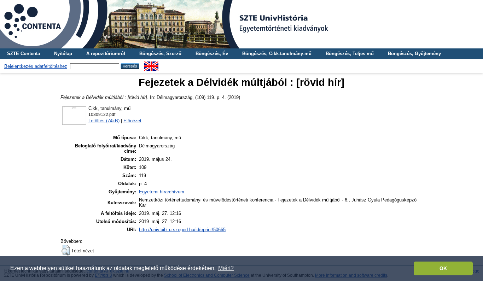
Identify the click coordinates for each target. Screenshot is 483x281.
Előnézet (132, 120)
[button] (66, 250)
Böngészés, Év (212, 53)
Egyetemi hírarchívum (161, 191)
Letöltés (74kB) (104, 120)
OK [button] (443, 268)
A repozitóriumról (105, 53)
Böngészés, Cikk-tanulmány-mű (277, 53)
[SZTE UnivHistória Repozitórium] (241, 24)
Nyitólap (63, 53)
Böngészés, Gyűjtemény (414, 53)
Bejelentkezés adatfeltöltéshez (35, 66)
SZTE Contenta (23, 53)
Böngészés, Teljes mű (350, 53)
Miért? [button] (226, 268)
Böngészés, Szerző (160, 53)
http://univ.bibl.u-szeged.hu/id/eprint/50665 (182, 229)
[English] (151, 64)
